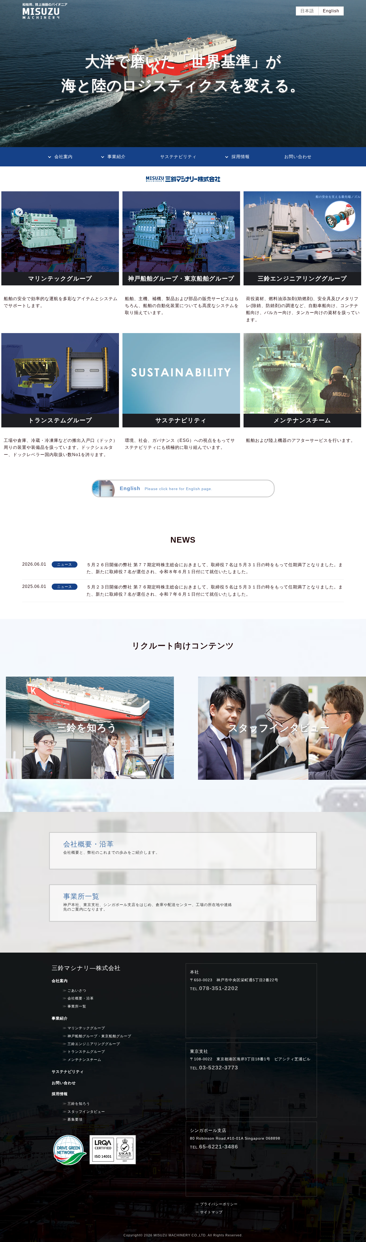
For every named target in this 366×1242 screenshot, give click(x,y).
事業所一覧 (183, 903)
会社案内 (63, 156)
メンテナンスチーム (84, 1060)
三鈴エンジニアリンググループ (94, 1044)
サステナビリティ (178, 156)
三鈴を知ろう (79, 1104)
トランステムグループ (86, 1052)
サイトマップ (211, 1212)
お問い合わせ (298, 156)
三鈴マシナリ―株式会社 (86, 968)
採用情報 (240, 156)
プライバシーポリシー (219, 1204)
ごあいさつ (77, 991)
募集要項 (75, 1119)
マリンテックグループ (86, 1028)
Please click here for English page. (166, 488)
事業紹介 (116, 156)
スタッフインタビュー (86, 1112)
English (331, 11)
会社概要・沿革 (183, 851)
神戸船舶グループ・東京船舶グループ (99, 1036)
